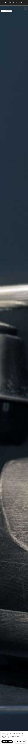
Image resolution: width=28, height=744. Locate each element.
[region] (14, 737)
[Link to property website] (6, 10)
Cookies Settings (20, 741)
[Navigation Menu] (25, 8)
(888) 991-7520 (19, 2)
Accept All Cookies (7, 741)
